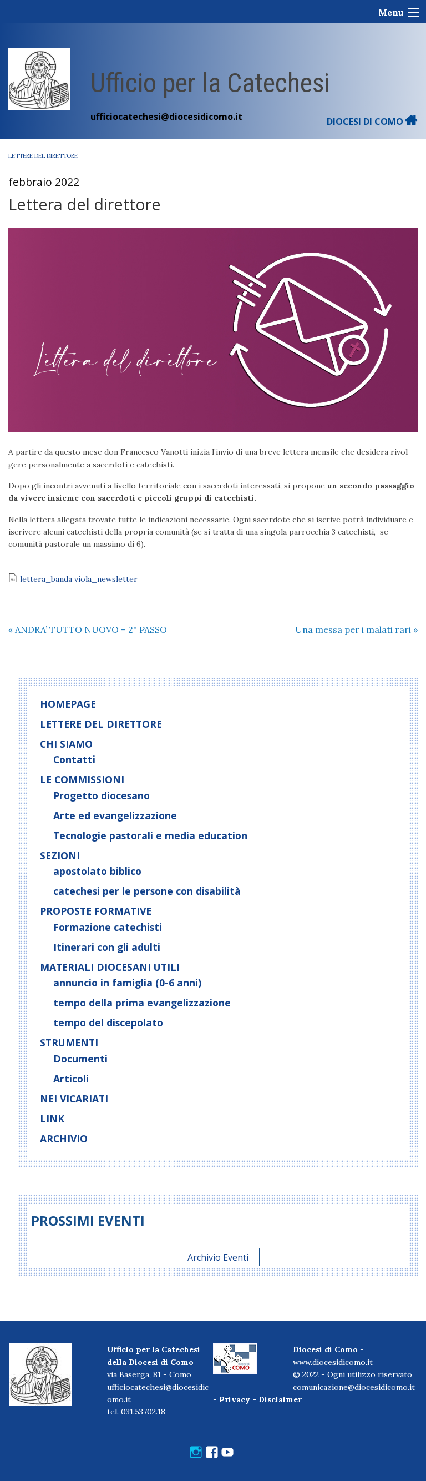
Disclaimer (280, 1399)
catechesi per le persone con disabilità (147, 891)
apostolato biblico (97, 871)
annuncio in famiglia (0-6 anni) (127, 982)
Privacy (234, 1399)
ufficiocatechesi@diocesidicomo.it (166, 116)
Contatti (74, 759)
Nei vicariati (74, 1098)
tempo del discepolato (108, 1022)
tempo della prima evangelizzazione (142, 1002)
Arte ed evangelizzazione (115, 815)
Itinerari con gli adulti (106, 947)
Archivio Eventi (217, 1257)
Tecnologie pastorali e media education (150, 835)
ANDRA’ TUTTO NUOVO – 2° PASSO (87, 629)
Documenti (80, 1058)
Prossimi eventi (88, 1220)
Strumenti (69, 1042)
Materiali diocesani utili (110, 967)
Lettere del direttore (43, 155)
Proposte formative (95, 911)
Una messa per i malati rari (356, 629)
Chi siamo (66, 743)
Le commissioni (82, 779)
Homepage (68, 704)
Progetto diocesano (101, 795)
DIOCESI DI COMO (366, 121)
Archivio (64, 1138)
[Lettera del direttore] (213, 330)
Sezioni (60, 855)
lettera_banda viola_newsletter (79, 579)
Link (52, 1118)
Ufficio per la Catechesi (209, 83)
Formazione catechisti (107, 927)
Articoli (71, 1078)
